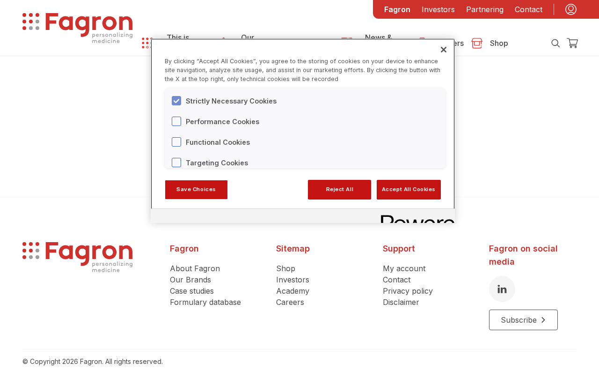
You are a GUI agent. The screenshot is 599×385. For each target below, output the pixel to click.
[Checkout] (572, 43)
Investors (438, 9)
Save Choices (196, 189)
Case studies (192, 291)
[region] (303, 130)
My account (404, 268)
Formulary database (205, 302)
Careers (290, 302)
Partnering (485, 9)
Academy (292, 291)
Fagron (397, 9)
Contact (528, 9)
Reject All (340, 189)
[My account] (571, 9)
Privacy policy (408, 291)
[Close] (443, 49)
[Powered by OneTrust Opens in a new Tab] (414, 217)
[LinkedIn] (502, 289)
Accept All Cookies (409, 189)
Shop (285, 268)
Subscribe (519, 320)
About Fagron (195, 268)
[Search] (555, 43)
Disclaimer (401, 302)
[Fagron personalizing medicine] (77, 286)
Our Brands (190, 279)
